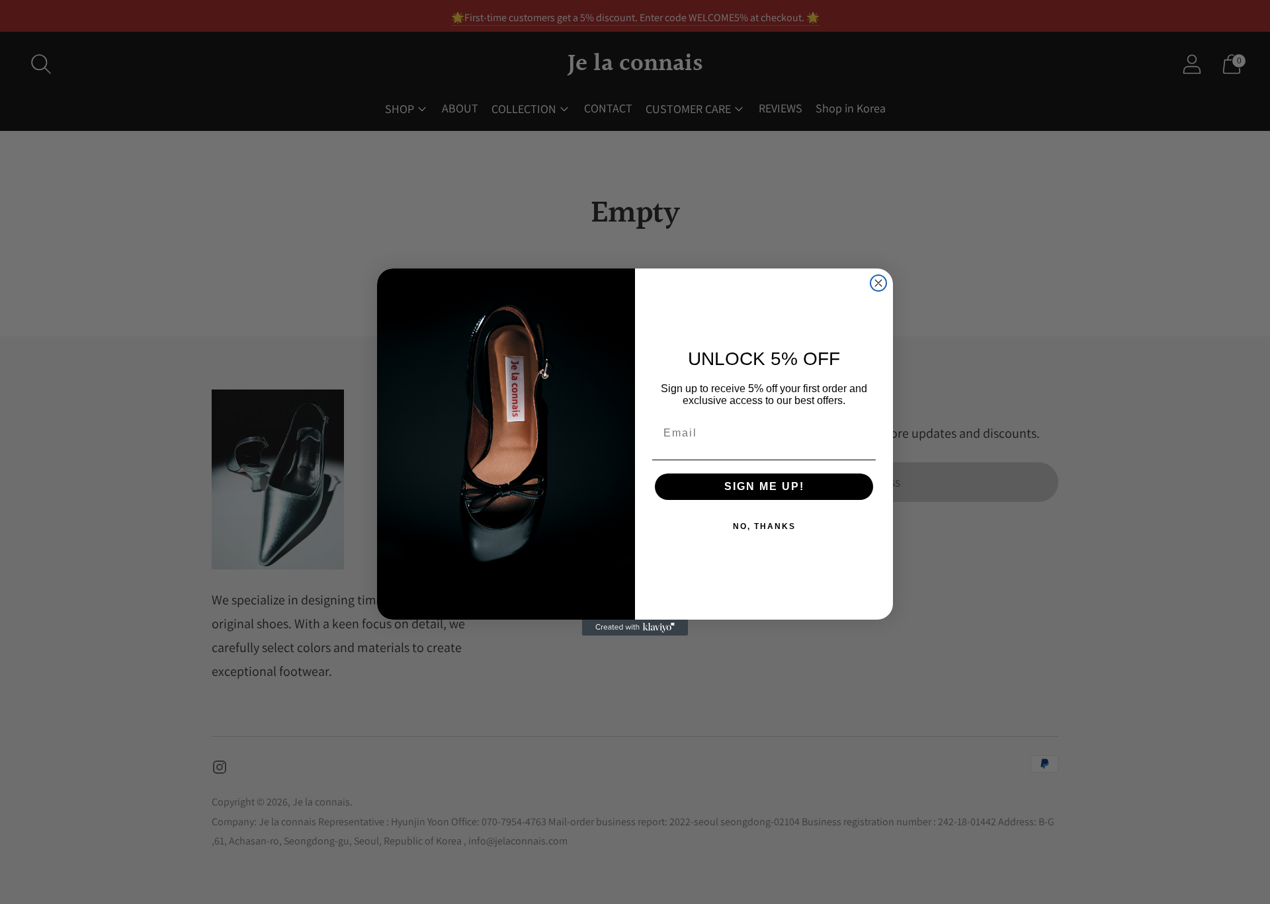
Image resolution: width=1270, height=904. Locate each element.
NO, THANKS (764, 526)
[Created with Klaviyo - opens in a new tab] (635, 628)
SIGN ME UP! (764, 486)
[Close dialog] (878, 283)
